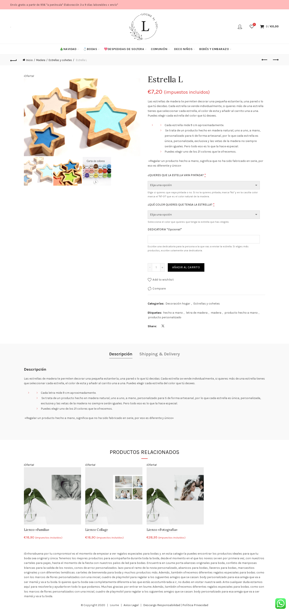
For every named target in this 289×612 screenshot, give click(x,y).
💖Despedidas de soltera (124, 49)
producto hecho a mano (241, 312)
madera (216, 312)
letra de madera (197, 312)
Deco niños (183, 49)
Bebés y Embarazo (214, 49)
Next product (275, 60)
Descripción (120, 354)
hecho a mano (173, 312)
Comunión (159, 49)
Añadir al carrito (186, 267)
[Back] (13, 60)
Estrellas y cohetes (60, 60)
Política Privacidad (195, 605)
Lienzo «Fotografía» (162, 530)
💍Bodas (90, 49)
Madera (40, 60)
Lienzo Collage (96, 530)
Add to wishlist (163, 279)
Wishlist (254, 24)
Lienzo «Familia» (36, 530)
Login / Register (240, 26)
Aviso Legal (131, 605)
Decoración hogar (177, 303)
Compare (159, 288)
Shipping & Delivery (159, 354)
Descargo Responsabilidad (161, 605)
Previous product (265, 60)
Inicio (29, 60)
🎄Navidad (68, 49)
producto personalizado (164, 317)
